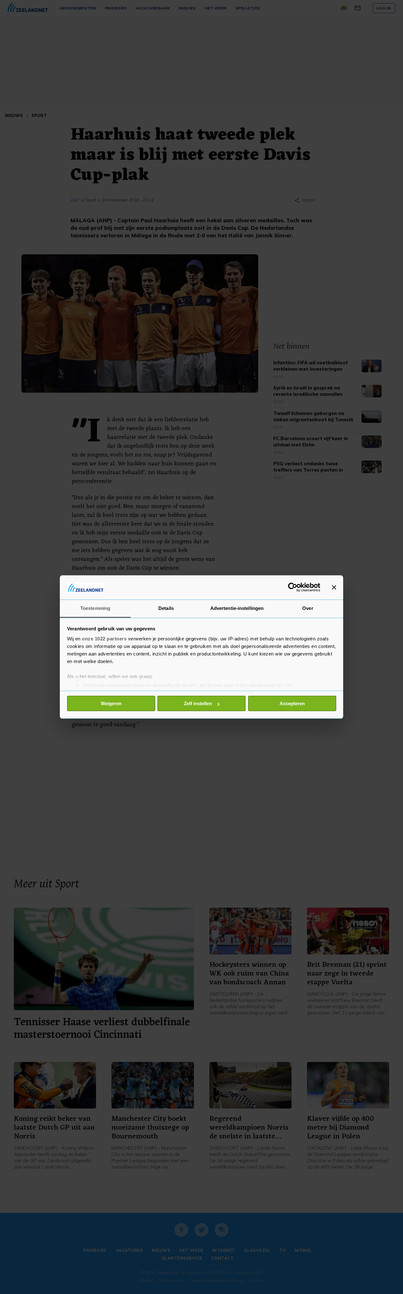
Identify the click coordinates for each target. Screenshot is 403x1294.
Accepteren (292, 703)
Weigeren (111, 703)
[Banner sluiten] (334, 587)
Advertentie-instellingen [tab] (237, 608)
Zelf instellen (198, 703)
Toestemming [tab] (95, 608)
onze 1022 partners (104, 638)
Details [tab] (166, 608)
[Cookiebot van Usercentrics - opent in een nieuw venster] (292, 587)
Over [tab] (307, 608)
